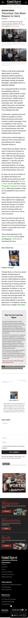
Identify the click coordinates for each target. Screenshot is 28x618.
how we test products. (14, 26)
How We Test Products (8, 574)
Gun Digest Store (6, 604)
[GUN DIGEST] (14, 2)
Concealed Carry (18, 7)
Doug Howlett (4, 18)
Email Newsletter (6, 587)
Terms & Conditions (7, 572)
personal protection (6, 368)
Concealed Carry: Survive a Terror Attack (21, 380)
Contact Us (4, 567)
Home (4, 7)
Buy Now (7, 545)
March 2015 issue (8, 237)
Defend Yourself (7, 268)
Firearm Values (6, 596)
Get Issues (6, 511)
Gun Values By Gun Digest (9, 599)
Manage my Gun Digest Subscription (12, 584)
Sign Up (6, 528)
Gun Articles (11, 10)
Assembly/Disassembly (8, 601)
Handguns (9, 7)
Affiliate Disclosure (7, 577)
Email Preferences (7, 589)
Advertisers (5, 612)
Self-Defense (14, 368)
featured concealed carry (19, 366)
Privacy (4, 569)
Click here (16, 239)
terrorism (20, 368)
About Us (4, 564)
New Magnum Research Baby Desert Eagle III (7, 382)
